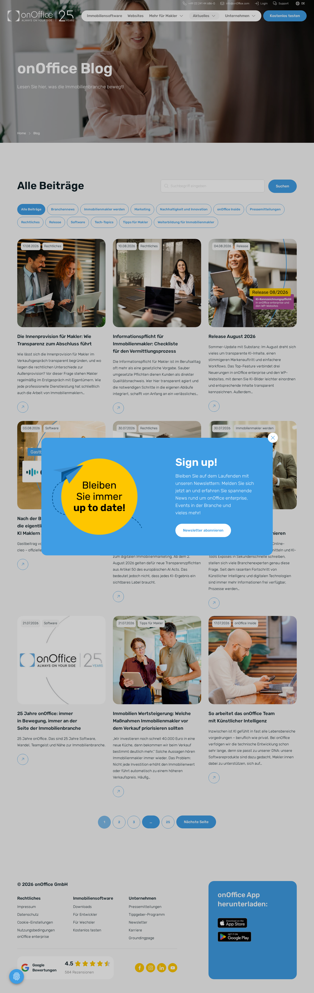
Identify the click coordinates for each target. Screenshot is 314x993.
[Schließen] (273, 438)
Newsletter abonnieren (203, 530)
